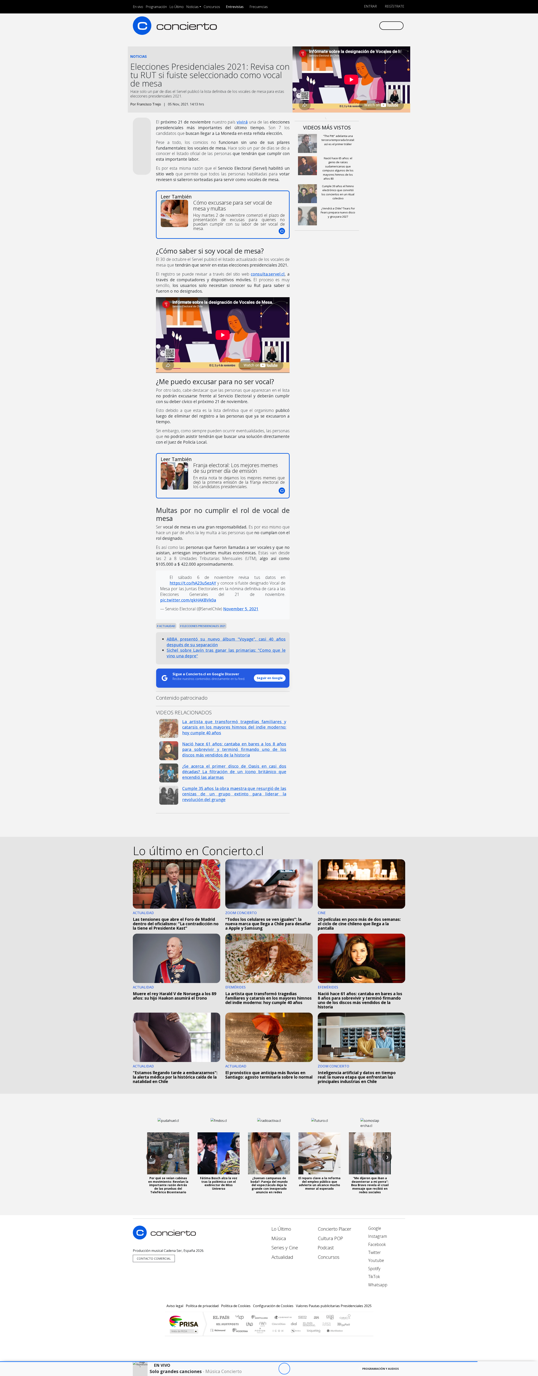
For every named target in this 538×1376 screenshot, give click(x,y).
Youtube (375, 1260)
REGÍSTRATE (394, 6)
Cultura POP (330, 1238)
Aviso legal (174, 1306)
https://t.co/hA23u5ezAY (193, 583)
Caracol (345, 1317)
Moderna (239, 1335)
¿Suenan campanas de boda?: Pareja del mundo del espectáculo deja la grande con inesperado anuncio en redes (269, 1185)
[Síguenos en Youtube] (355, 25)
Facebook (376, 1244)
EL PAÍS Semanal (305, 1324)
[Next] (307, 1369)
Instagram (377, 1236)
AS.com (316, 1317)
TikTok (373, 1276)
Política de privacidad (202, 1306)
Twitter (374, 1252)
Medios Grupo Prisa (184, 1331)
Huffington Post (226, 1324)
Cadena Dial (330, 1324)
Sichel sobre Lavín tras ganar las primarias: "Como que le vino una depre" (226, 653)
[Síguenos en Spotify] (362, 25)
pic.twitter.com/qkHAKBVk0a (188, 600)
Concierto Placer (334, 1229)
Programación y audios (381, 1369)
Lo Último (176, 6)
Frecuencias (258, 6)
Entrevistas (235, 6)
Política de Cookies (236, 1306)
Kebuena (345, 1324)
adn (329, 1317)
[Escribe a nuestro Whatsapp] (376, 25)
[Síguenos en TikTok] (369, 25)
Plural (258, 1335)
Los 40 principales (241, 1317)
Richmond (218, 1335)
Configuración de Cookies (273, 1306)
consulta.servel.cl (268, 274)
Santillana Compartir (283, 1317)
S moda (294, 1335)
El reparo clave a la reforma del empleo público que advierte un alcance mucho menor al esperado (319, 1183)
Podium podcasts (218, 1329)
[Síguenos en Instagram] (334, 25)
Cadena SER (302, 1317)
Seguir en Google (270, 678)
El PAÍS (221, 1317)
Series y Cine (285, 1247)
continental (294, 1324)
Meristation (332, 1335)
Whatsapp (377, 1285)
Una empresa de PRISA (184, 1321)
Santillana (260, 1317)
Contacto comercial (154, 1258)
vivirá (242, 122)
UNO (249, 1324)
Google (374, 1228)
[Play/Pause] (284, 1369)
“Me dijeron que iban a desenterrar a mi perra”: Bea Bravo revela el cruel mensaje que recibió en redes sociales (370, 1185)
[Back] (261, 1369)
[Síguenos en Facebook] (341, 25)
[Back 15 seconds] (272, 1369)
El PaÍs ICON (277, 1335)
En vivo (138, 6)
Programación (156, 6)
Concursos (212, 6)
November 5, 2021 (240, 609)
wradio (262, 1324)
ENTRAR (370, 6)
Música (279, 1238)
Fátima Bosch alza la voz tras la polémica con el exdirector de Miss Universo (218, 1183)
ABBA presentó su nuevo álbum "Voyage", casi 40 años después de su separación (226, 642)
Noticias (192, 6)
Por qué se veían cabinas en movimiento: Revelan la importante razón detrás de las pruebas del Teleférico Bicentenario (168, 1185)
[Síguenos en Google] (327, 25)
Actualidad (166, 626)
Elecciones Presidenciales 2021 (203, 626)
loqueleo (312, 1335)
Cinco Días (278, 1324)
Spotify (373, 1268)
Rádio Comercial (351, 1335)
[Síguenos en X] (348, 25)
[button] (238, 1361)
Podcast (326, 1247)
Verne (317, 1324)
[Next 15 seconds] (296, 1369)
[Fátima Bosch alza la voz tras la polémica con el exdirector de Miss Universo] (219, 1153)
